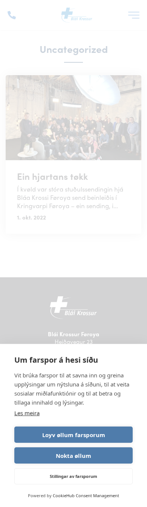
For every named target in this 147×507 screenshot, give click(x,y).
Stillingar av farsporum (73, 476)
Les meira (27, 413)
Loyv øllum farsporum (73, 435)
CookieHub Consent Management (86, 495)
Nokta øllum (73, 455)
